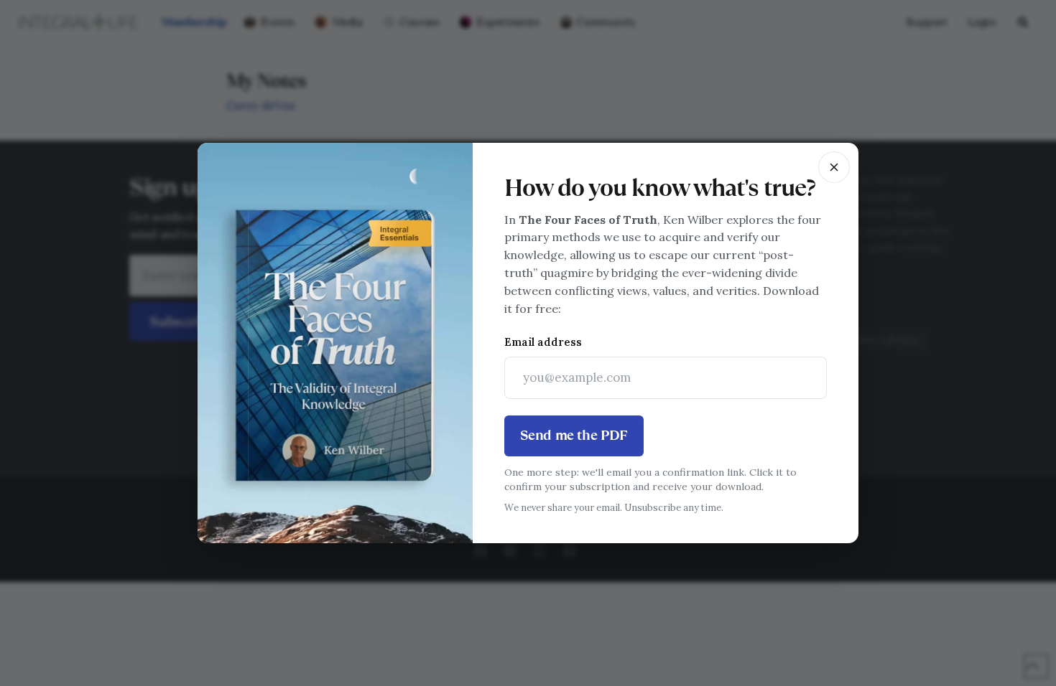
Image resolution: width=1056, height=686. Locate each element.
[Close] (834, 167)
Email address (543, 342)
